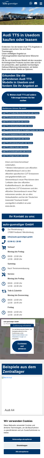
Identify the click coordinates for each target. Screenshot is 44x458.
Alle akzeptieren (22, 452)
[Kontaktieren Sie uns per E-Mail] (35, 3)
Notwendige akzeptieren (22, 439)
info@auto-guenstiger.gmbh (20, 237)
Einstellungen (22, 445)
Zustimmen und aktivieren (22, 346)
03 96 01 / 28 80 (14, 241)
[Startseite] (10, 3)
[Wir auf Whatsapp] (31, 3)
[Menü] (41, 3)
